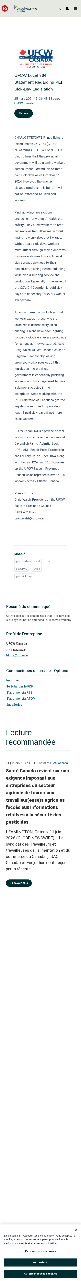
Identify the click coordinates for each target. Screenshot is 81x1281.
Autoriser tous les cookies (40, 1273)
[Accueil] (19, 8)
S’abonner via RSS (19, 692)
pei (48, 561)
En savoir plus (19, 883)
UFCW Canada (24, 103)
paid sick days (24, 576)
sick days (21, 568)
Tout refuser (40, 1262)
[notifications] (67, 8)
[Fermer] (76, 1230)
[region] (40, 1252)
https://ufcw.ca (17, 655)
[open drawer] (75, 8)
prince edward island (28, 561)
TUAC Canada (59, 763)
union (37, 568)
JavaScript (14, 705)
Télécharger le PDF (19, 686)
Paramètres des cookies (40, 1251)
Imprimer (12, 680)
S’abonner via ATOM (21, 698)
